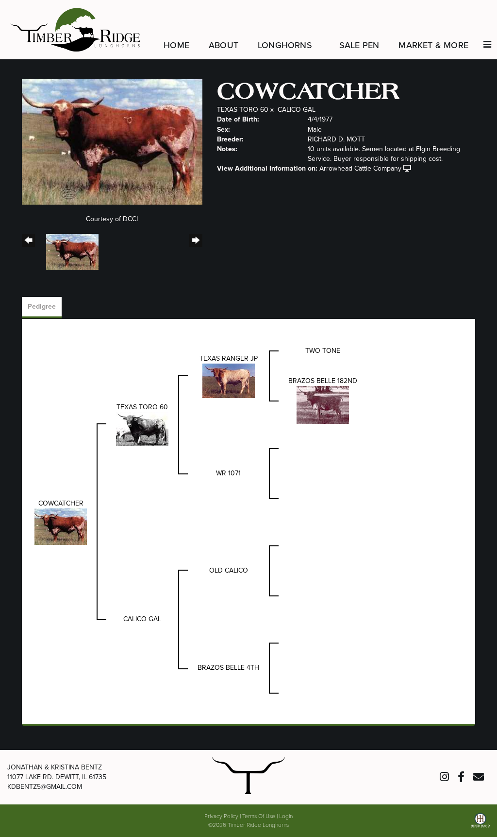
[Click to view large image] (112, 141)
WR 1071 (228, 473)
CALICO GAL (296, 110)
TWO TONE (322, 351)
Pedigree (42, 306)
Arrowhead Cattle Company (360, 168)
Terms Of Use (258, 816)
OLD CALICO (228, 570)
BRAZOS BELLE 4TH (228, 668)
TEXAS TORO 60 (242, 110)
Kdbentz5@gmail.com (44, 787)
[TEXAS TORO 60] (142, 429)
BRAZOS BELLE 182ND (322, 381)
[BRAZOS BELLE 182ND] (323, 405)
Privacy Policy (221, 816)
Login (286, 816)
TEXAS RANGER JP (228, 358)
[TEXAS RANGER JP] (228, 380)
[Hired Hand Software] (480, 824)
